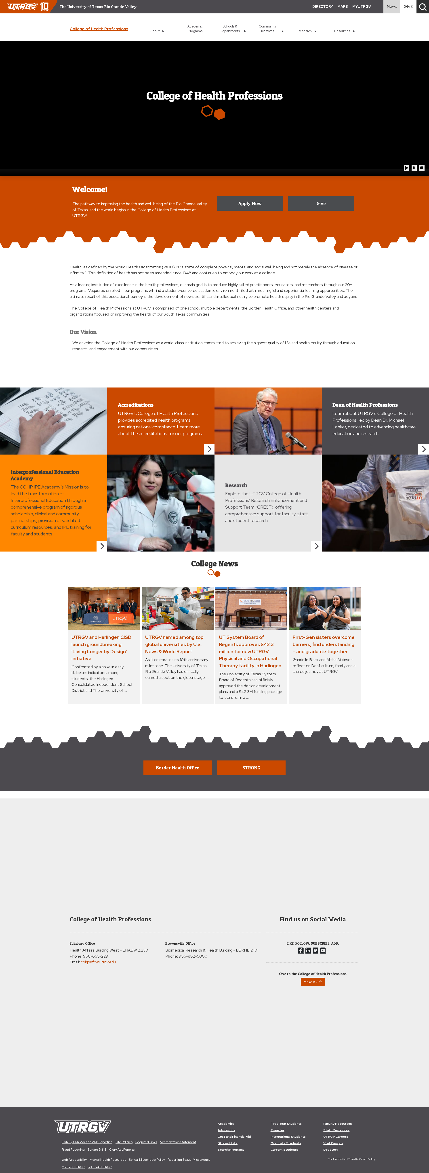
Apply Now (250, 203)
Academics (226, 1123)
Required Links (146, 1142)
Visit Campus (333, 1143)
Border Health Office (177, 768)
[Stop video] (422, 168)
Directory (330, 1149)
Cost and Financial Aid (234, 1136)
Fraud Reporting (73, 1150)
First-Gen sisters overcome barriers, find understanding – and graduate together (324, 644)
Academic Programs (195, 28)
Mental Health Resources (108, 1160)
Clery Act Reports (122, 1150)
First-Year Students (286, 1123)
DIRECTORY (322, 6)
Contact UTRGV (73, 1167)
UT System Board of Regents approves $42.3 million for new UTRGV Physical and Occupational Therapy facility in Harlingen (250, 651)
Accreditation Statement (178, 1142)
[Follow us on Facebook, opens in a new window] (301, 950)
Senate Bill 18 (97, 1150)
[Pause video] (414, 168)
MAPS (342, 6)
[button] (422, 6)
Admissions (226, 1130)
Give (321, 203)
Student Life (228, 1143)
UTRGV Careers (335, 1136)
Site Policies (124, 1142)
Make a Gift (313, 981)
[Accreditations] (209, 449)
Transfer (277, 1130)
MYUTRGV (361, 6)
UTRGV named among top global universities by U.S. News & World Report (174, 644)
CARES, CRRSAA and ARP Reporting (87, 1142)
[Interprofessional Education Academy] (102, 546)
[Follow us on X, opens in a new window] (315, 950)
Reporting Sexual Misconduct (189, 1160)
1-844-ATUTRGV (100, 1167)
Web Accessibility (74, 1160)
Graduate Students (286, 1143)
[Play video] (406, 168)
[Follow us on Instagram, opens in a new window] (308, 950)
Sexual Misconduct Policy (147, 1160)
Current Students (284, 1149)
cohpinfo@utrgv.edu (98, 962)
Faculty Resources (337, 1123)
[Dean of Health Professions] (423, 449)
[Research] (316, 546)
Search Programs (231, 1149)
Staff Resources (336, 1130)
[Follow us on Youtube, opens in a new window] (323, 950)
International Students (288, 1136)
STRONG (251, 768)
